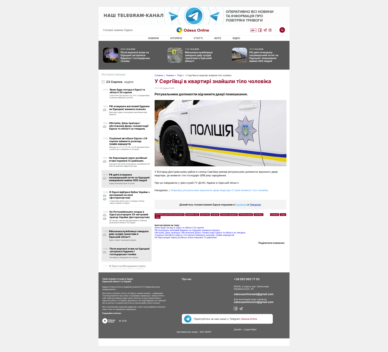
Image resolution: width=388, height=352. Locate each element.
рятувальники (245, 214)
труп (157, 217)
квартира (205, 214)
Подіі (283, 214)
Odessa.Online (249, 318)
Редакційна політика (111, 313)
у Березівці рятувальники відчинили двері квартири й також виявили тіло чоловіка (218, 190)
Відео (236, 38)
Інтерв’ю (176, 38)
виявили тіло (192, 214)
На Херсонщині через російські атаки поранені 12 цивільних (186, 237)
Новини (153, 38)
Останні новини (113, 74)
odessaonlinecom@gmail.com (253, 302)
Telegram (255, 204)
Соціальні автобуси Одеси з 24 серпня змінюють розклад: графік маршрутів (194, 235)
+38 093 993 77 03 (247, 279)
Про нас (186, 279)
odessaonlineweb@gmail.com (253, 294)
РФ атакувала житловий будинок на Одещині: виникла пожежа (187, 230)
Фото (217, 38)
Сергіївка (258, 214)
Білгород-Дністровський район (170, 214)
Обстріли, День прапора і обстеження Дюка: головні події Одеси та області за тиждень (200, 232)
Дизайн (237, 329)
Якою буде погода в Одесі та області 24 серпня (179, 227)
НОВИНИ (215, 214)
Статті (198, 38)
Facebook (241, 204)
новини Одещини (229, 214)
